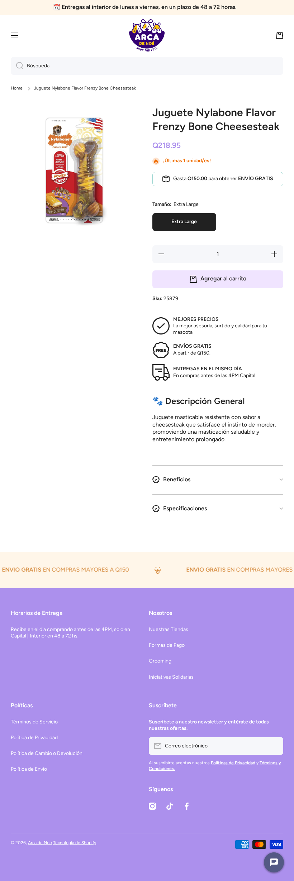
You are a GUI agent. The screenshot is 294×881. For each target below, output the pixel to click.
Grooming (160, 661)
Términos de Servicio (34, 722)
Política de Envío (29, 769)
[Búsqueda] (17, 66)
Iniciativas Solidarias (171, 677)
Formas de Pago (167, 645)
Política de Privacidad (34, 738)
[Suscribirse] (274, 746)
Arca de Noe (40, 842)
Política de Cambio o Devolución (46, 753)
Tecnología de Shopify (74, 842)
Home (17, 88)
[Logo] (147, 35)
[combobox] (147, 66)
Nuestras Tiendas (168, 629)
